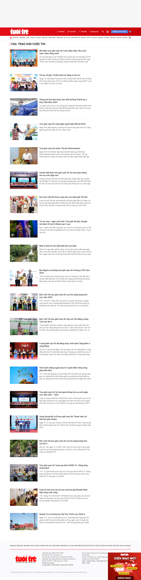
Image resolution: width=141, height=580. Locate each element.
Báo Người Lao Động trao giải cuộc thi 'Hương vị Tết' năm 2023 (64, 271)
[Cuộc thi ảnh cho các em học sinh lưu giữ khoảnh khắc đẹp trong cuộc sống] (24, 497)
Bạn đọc (125, 37)
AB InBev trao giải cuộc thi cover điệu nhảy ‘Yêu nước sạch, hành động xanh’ (62, 52)
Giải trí (89, 37)
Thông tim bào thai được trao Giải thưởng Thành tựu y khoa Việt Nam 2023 (63, 100)
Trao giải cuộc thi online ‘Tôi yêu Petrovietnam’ (59, 148)
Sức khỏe (113, 37)
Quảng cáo (94, 32)
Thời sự (32, 37)
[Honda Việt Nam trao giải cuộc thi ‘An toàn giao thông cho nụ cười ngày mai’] (24, 180)
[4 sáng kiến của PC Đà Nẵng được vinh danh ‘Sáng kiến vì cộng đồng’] (24, 351)
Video (28, 37)
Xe (64, 37)
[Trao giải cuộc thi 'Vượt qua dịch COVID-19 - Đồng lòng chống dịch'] (24, 472)
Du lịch (68, 37)
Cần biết (84, 32)
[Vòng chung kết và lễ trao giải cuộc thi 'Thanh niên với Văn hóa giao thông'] (24, 424)
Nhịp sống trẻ (75, 37)
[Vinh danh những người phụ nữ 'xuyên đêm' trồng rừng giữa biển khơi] (24, 375)
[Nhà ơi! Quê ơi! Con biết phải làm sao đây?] (24, 253)
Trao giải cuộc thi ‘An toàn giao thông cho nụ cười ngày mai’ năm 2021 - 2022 (63, 393)
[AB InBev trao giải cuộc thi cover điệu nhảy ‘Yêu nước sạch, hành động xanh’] (24, 58)
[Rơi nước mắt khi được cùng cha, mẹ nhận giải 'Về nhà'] (24, 204)
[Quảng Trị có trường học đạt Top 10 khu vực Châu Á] (24, 521)
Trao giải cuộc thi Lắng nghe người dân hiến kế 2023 (62, 124)
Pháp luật (44, 37)
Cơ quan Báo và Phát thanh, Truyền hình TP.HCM (57, 565)
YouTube (73, 32)
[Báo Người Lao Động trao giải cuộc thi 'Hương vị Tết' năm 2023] (24, 277)
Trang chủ (13, 545)
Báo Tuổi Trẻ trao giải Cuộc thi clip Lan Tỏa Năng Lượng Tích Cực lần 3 (63, 320)
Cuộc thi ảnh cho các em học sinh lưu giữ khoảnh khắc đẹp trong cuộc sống (63, 491)
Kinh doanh (51, 37)
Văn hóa (83, 37)
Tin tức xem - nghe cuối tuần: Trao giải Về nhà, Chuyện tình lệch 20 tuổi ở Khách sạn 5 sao (63, 222)
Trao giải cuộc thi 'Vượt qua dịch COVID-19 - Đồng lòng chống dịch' (63, 466)
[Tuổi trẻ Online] (26, 559)
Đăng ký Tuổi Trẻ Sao (119, 31)
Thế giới (38, 37)
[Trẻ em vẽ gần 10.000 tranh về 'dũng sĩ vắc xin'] (24, 82)
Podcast (61, 32)
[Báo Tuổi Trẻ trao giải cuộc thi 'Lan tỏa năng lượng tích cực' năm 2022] (24, 302)
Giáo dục (100, 37)
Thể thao (94, 37)
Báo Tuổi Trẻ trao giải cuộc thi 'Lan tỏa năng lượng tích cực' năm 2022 (63, 296)
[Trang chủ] (11, 38)
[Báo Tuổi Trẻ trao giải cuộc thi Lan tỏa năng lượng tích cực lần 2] (24, 448)
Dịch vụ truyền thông (88, 561)
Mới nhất (15, 37)
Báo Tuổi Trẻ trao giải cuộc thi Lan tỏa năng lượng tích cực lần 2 (63, 442)
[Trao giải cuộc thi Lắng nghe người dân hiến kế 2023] (24, 131)
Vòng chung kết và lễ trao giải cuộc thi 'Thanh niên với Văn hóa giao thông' (63, 417)
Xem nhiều (22, 37)
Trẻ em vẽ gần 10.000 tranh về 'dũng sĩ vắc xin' (59, 75)
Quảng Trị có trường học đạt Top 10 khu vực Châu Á (62, 514)
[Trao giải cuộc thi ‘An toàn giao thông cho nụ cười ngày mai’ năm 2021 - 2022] (24, 399)
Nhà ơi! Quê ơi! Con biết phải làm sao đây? (58, 246)
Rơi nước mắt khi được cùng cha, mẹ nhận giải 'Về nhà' (63, 197)
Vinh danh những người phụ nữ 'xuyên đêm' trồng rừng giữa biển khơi (63, 369)
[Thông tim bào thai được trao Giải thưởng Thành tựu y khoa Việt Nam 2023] (24, 107)
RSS (88, 563)
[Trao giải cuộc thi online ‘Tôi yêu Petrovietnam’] (24, 155)
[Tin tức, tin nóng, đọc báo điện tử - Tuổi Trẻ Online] (19, 31)
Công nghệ (59, 37)
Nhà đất (106, 37)
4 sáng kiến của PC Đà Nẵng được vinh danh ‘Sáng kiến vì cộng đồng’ (64, 344)
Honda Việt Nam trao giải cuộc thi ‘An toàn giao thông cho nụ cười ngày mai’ (63, 174)
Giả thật (119, 37)
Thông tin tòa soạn (48, 563)
